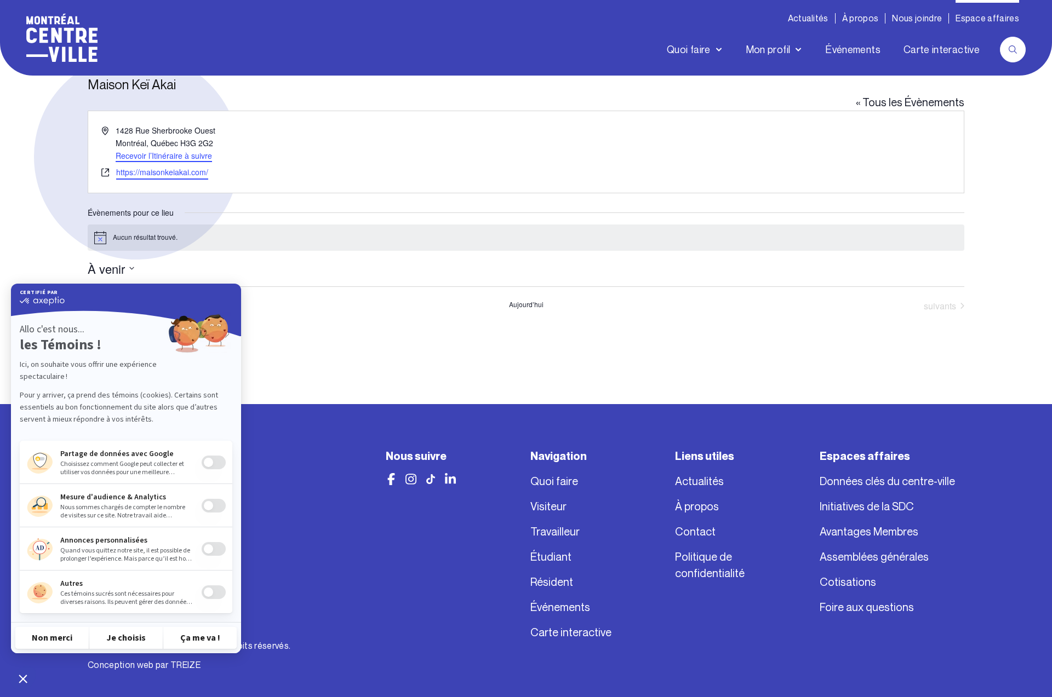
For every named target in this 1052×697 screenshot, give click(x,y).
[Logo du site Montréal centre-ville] (62, 38)
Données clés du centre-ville (887, 481)
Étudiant (550, 556)
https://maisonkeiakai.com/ (162, 171)
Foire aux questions (867, 607)
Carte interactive (942, 50)
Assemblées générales (874, 556)
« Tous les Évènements (910, 102)
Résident (551, 582)
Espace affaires (987, 18)
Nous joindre (917, 18)
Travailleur (555, 531)
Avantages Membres (869, 531)
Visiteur (548, 506)
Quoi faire (689, 50)
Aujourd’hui (526, 304)
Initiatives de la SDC (867, 506)
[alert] (526, 237)
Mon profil (768, 50)
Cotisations (848, 582)
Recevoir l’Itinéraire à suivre (164, 155)
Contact (695, 531)
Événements (853, 50)
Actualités (808, 18)
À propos (860, 18)
